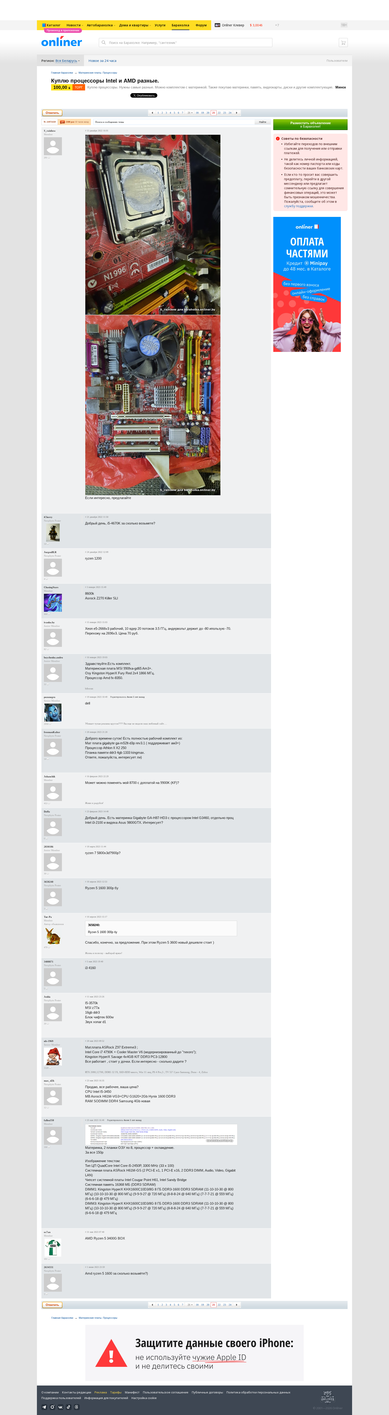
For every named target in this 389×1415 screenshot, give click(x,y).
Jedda (47, 996)
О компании (50, 1392)
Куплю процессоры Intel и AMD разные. (105, 81)
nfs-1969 (48, 1041)
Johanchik (49, 776)
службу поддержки (298, 206)
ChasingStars (51, 587)
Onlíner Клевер (233, 25)
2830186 (48, 846)
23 (224, 112)
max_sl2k (49, 1080)
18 (197, 112)
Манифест (132, 1392)
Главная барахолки (62, 72)
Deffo (47, 811)
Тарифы (116, 1392)
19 (202, 112)
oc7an (47, 1232)
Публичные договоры (207, 1392)
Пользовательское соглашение (165, 1392)
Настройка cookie (144, 1398)
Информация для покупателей (106, 1398)
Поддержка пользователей (61, 1398)
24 (230, 112)
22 (219, 112)
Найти (262, 122)
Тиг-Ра (48, 917)
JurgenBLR (50, 552)
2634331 (48, 1267)
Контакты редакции (76, 1392)
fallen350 (49, 1120)
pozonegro (49, 697)
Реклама (101, 1392)
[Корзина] (343, 42)
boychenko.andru (53, 657)
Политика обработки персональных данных (258, 1392)
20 (208, 112)
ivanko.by (49, 622)
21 (189, 112)
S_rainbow (50, 130)
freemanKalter (52, 732)
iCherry (48, 517)
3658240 (48, 881)
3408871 (48, 961)
